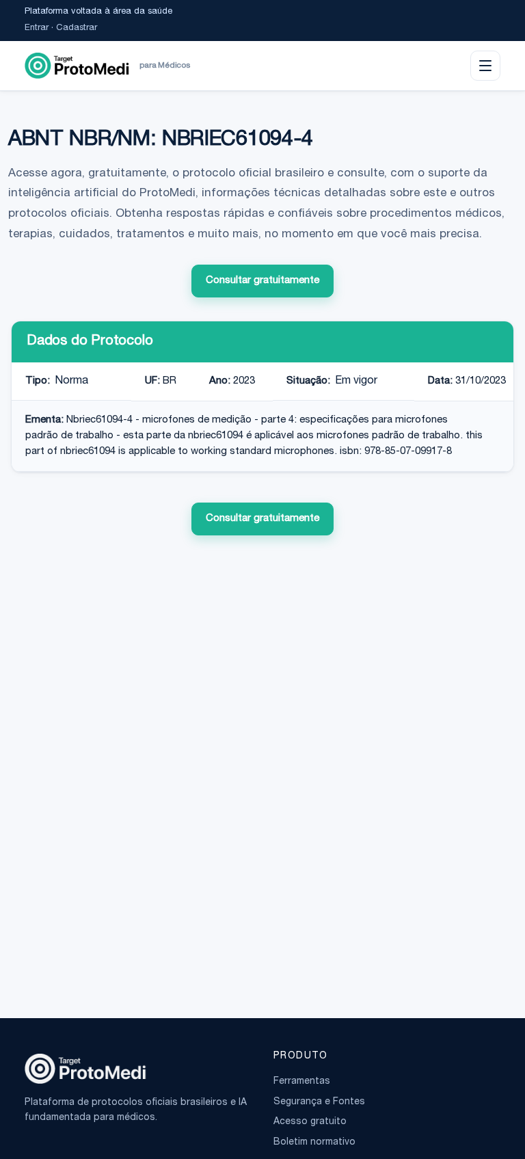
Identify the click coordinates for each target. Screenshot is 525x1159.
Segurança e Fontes (319, 1102)
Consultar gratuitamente (262, 281)
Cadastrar (76, 28)
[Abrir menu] (485, 66)
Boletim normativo (314, 1142)
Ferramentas (301, 1082)
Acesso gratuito (310, 1122)
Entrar (37, 28)
